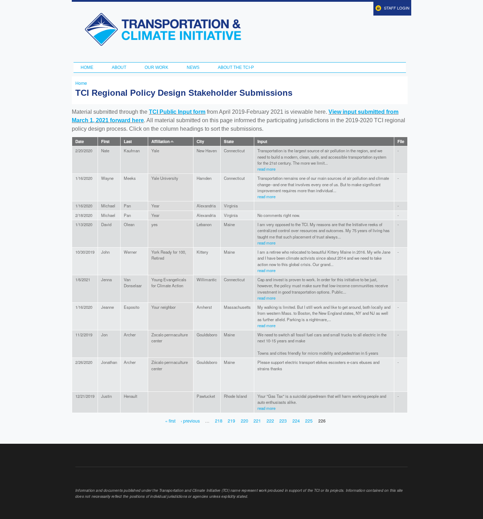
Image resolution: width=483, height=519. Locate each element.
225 (309, 421)
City (200, 141)
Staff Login (396, 8)
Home (87, 67)
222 (270, 421)
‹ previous (190, 421)
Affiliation (160, 141)
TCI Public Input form (177, 112)
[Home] (163, 29)
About (119, 67)
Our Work (156, 67)
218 (218, 421)
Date (79, 141)
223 (283, 421)
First (105, 141)
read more (266, 169)
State (229, 141)
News (193, 67)
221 (257, 421)
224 (296, 421)
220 (244, 421)
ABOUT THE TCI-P (236, 67)
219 (231, 421)
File (400, 141)
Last (128, 141)
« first (170, 421)
